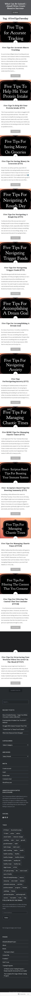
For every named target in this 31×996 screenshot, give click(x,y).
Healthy (17, 854)
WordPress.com (7, 782)
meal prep (6, 881)
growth (23, 840)
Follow (6, 917)
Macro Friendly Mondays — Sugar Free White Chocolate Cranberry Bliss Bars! (15, 716)
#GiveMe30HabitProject (9, 942)
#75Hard (6, 830)
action (12, 833)
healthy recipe (8, 864)
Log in (4, 772)
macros (22, 877)
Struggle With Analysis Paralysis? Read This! (15, 726)
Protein (25, 887)
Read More (15, 75)
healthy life (17, 860)
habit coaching (8, 850)
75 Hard (6, 833)
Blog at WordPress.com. (15, 992)
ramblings (6, 891)
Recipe (13, 891)
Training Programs (8, 965)
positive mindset (8, 887)
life (17, 870)
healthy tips (17, 864)
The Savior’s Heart (9, 952)
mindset (22, 881)
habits (16, 850)
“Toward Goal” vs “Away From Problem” (13, 729)
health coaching (8, 854)
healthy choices (19, 857)
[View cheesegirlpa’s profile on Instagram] (5, 817)
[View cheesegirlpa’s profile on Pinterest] (7, 817)
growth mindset (8, 843)
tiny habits (13, 897)
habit (16, 843)
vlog (25, 897)
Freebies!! (5, 958)
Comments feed (7, 779)
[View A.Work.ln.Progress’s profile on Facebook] (3, 817)
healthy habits (8, 860)
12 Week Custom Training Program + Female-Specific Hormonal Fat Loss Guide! (15, 970)
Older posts (15, 690)
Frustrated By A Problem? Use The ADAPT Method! (14, 721)
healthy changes (8, 857)
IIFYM (15, 867)
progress (17, 887)
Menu (16, 12)
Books (4, 948)
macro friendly (8, 874)
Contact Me (6, 955)
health (22, 850)
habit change (7, 847)
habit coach (16, 847)
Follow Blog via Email (13, 900)
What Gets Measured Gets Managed (13, 733)
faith (12, 840)
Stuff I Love (6, 962)
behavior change (18, 837)
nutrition (19, 884)
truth (19, 897)
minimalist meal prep (9, 884)
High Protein (7, 867)
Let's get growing (9, 870)
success (6, 897)
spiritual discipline (9, 894)
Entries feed (6, 775)
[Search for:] (15, 702)
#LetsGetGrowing (16, 830)
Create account (7, 768)
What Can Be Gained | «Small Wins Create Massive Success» (15, 6)
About (4, 945)
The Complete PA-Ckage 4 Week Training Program (15, 975)
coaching (6, 840)
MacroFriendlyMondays (10, 877)
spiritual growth (20, 894)
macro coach (23, 870)
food (17, 840)
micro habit (14, 881)
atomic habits (7, 837)
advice (18, 833)
